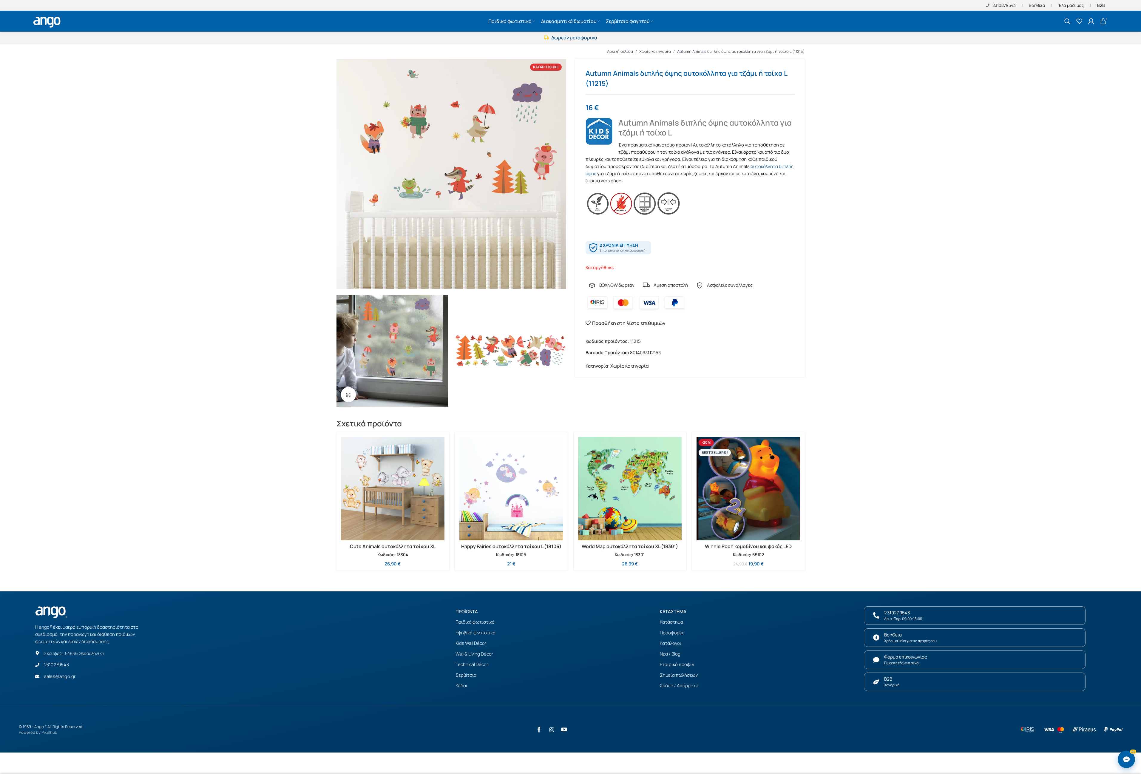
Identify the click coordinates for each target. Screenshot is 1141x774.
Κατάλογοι (670, 643)
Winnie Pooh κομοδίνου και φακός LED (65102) (748, 549)
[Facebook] (539, 729)
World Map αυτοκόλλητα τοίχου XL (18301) (630, 546)
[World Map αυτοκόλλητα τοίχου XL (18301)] (630, 489)
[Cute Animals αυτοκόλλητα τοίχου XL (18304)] (393, 489)
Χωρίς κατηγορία (655, 51)
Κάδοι (461, 685)
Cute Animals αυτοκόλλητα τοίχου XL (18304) (393, 549)
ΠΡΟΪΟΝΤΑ (467, 611)
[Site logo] (47, 20)
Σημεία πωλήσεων (679, 675)
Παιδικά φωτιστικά (475, 622)
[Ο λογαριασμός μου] (1091, 21)
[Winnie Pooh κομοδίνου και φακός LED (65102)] (748, 489)
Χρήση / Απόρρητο (679, 685)
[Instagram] (551, 729)
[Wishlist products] (1079, 21)
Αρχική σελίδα (620, 51)
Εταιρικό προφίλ (677, 664)
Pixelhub (49, 732)
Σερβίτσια (466, 675)
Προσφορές (672, 633)
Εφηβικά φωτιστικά (475, 633)
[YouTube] (564, 729)
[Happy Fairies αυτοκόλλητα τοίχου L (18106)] (511, 489)
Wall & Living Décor (474, 654)
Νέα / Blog (670, 654)
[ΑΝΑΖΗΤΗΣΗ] (1067, 21)
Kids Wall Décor (471, 643)
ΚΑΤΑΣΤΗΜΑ (673, 611)
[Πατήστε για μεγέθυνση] (348, 394)
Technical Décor (472, 664)
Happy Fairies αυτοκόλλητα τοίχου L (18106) (511, 546)
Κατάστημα (671, 622)
